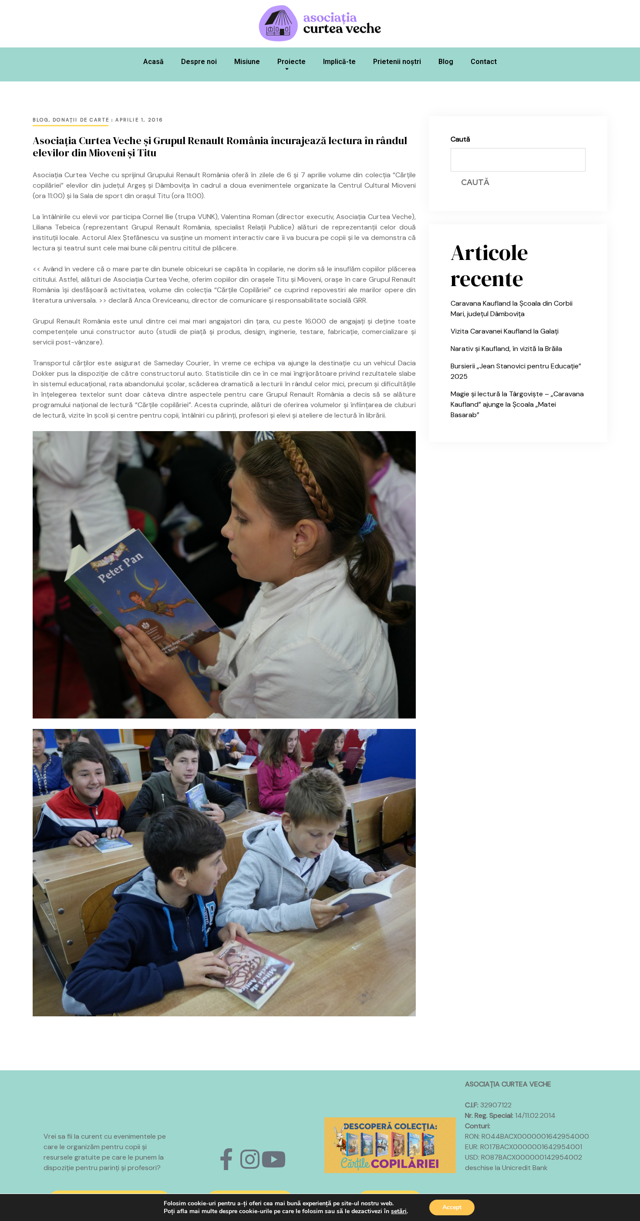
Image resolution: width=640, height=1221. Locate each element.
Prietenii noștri (397, 61)
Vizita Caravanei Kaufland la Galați (505, 331)
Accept (451, 1207)
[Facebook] (226, 1159)
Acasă (153, 61)
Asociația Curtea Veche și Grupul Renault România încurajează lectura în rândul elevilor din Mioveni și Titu (220, 146)
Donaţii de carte (81, 120)
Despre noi (199, 61)
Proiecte (291, 61)
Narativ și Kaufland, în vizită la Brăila (506, 348)
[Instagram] (250, 1159)
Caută (460, 139)
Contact (484, 61)
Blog (445, 61)
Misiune (247, 61)
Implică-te (339, 61)
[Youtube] (273, 1159)
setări (399, 1211)
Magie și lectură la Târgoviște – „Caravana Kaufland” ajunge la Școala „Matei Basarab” (517, 404)
